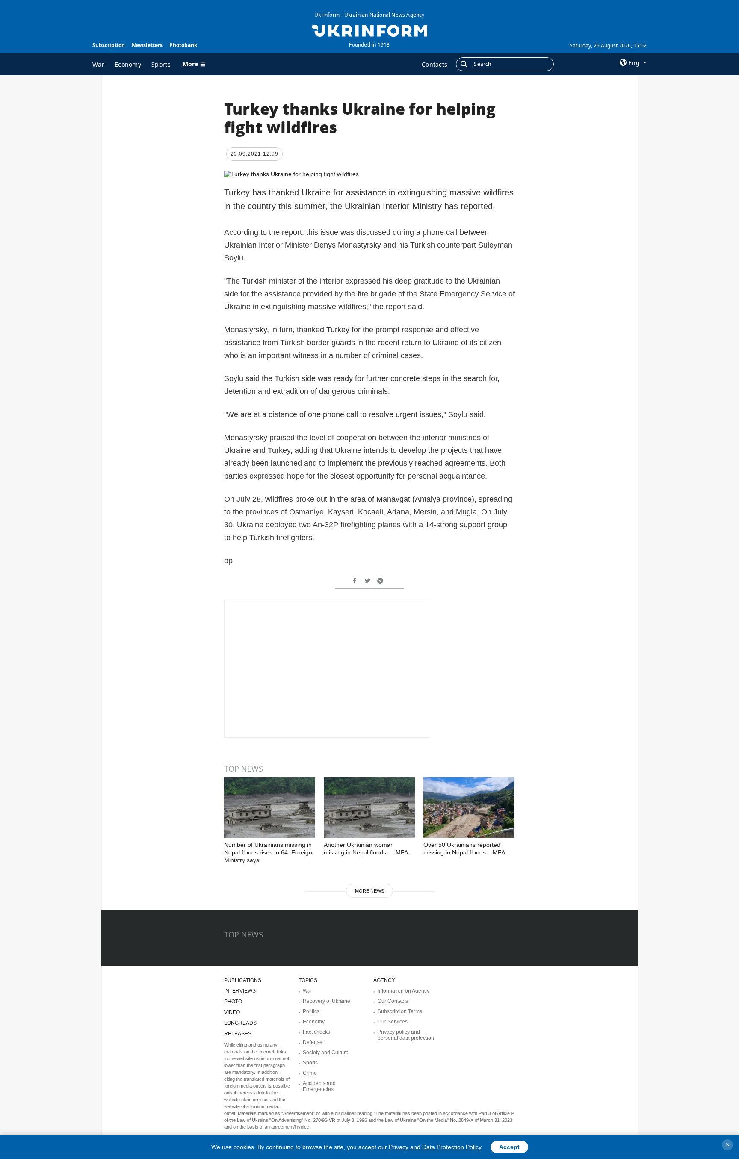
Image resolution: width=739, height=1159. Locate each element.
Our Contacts (393, 1001)
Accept (509, 1147)
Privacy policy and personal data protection (406, 1035)
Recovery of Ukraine (326, 1001)
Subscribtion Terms (400, 1011)
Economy (128, 64)
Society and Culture (326, 1053)
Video (232, 1012)
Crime (310, 1073)
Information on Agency (403, 991)
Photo (233, 1002)
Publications (242, 980)
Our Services (393, 1022)
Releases (237, 1034)
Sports (161, 64)
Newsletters (147, 45)
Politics (311, 1011)
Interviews (240, 991)
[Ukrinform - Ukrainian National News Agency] (369, 30)
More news (369, 890)
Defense (312, 1042)
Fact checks (316, 1032)
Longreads (240, 1023)
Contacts (434, 64)
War (98, 64)
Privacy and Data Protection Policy (435, 1147)
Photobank (183, 45)
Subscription (108, 45)
